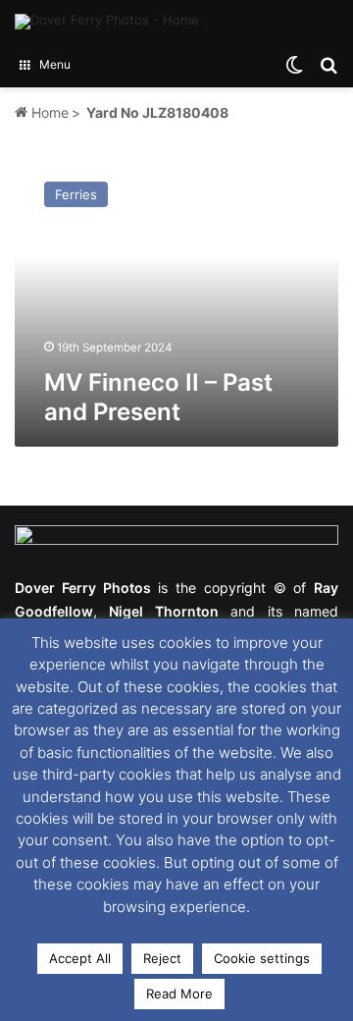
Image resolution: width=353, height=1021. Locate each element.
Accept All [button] (80, 958)
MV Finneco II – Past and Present (158, 397)
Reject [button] (162, 958)
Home (48, 112)
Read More (179, 993)
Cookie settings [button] (262, 958)
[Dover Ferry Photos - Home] (107, 21)
